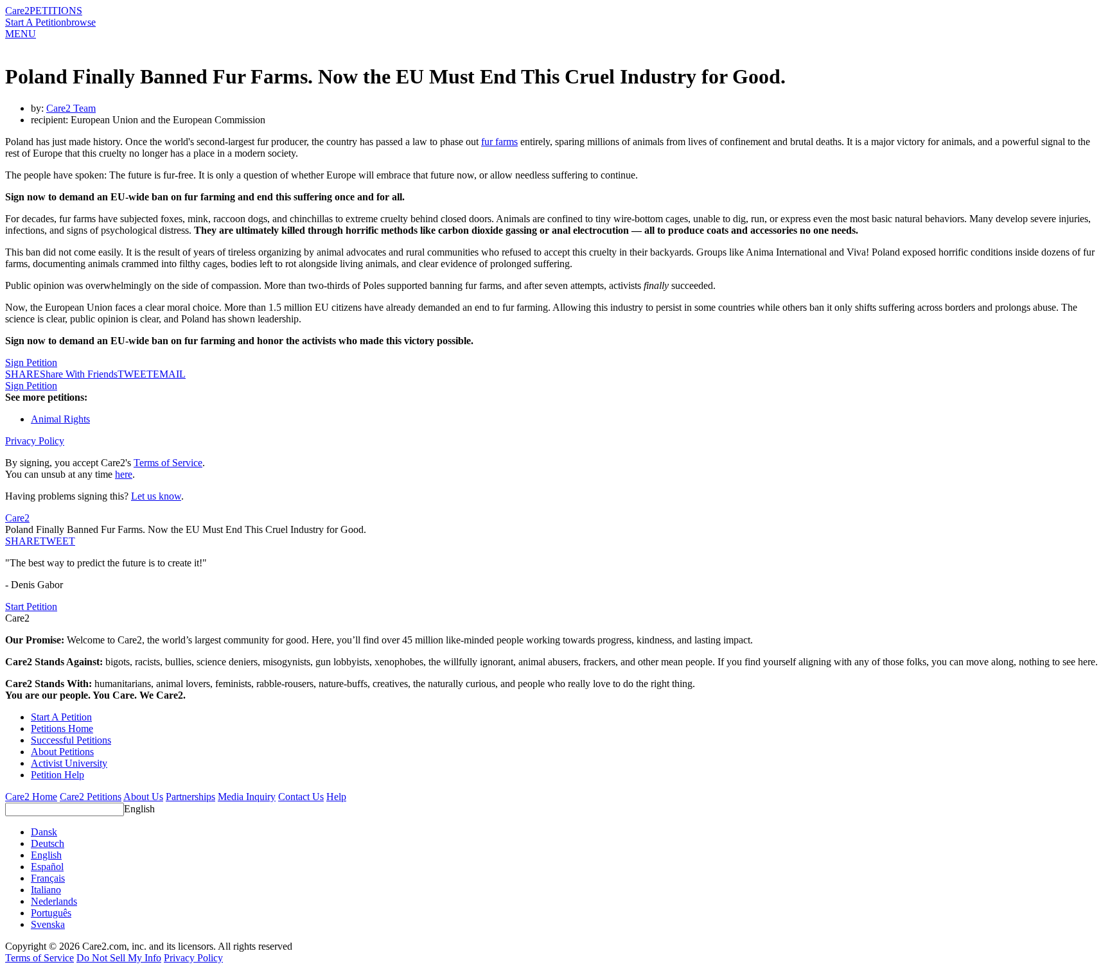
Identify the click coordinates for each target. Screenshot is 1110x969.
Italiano (46, 889)
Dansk (44, 831)
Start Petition (31, 606)
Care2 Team (71, 108)
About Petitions (62, 751)
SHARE (22, 541)
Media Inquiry (247, 796)
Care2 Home (31, 796)
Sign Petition (31, 362)
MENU (20, 33)
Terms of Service (168, 462)
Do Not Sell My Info (118, 957)
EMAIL (169, 374)
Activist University (69, 763)
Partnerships (190, 796)
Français (48, 878)
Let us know (156, 496)
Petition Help (57, 774)
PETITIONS (56, 10)
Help (336, 796)
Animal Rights (60, 419)
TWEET (135, 374)
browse (81, 22)
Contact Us (301, 796)
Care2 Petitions (90, 796)
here (123, 474)
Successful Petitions (71, 740)
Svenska (48, 924)
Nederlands (54, 901)
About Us (143, 796)
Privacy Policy (34, 440)
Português (51, 912)
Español (47, 866)
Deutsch (47, 843)
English (139, 808)
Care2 (17, 10)
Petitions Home (62, 728)
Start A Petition (35, 22)
